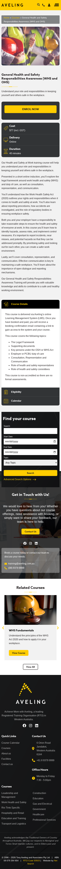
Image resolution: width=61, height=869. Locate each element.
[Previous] (3, 628)
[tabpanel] (30, 348)
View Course (18, 652)
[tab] (30, 304)
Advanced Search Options (17, 479)
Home (6, 17)
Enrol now (30, 109)
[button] (56, 5)
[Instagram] (30, 543)
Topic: (6, 458)
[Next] (58, 628)
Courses (16, 17)
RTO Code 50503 (31, 860)
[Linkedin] (36, 543)
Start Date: (8, 436)
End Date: (8, 447)
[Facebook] (25, 543)
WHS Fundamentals (21, 630)
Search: (7, 426)
